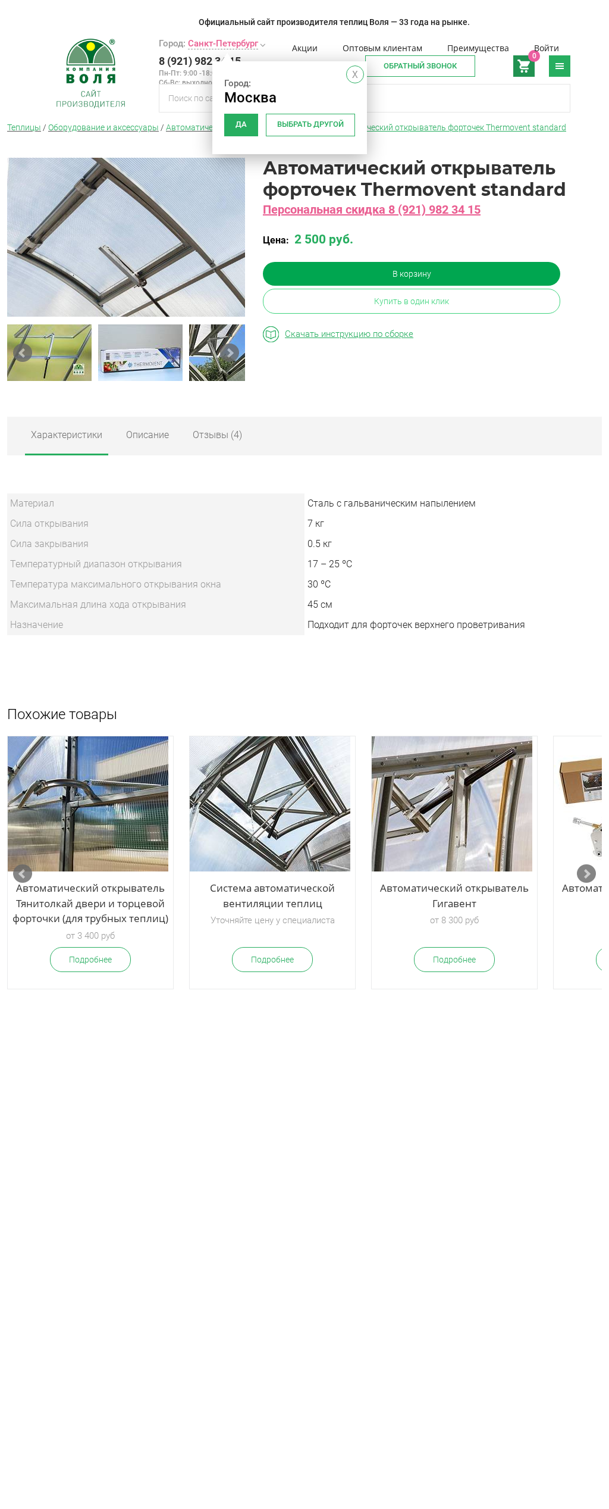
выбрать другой (310, 124)
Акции (305, 48)
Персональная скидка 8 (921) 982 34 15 (372, 209)
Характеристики (66, 434)
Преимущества (478, 48)
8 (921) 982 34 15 (200, 61)
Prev (22, 353)
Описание (147, 434)
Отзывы (217, 434)
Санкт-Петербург (223, 43)
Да (241, 124)
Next (229, 353)
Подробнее (90, 959)
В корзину (412, 274)
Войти (546, 48)
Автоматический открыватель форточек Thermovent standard (447, 127)
